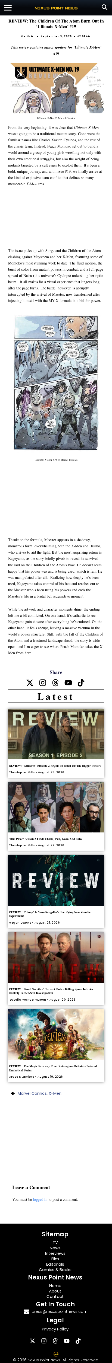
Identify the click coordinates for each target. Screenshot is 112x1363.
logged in (40, 1199)
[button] (104, 7)
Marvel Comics (32, 1093)
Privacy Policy (55, 1329)
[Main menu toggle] (7, 7)
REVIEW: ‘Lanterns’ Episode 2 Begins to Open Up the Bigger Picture (55, 766)
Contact (55, 1296)
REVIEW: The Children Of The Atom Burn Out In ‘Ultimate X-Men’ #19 (56, 23)
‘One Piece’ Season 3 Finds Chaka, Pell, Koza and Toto (45, 839)
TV (55, 1242)
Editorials (55, 1264)
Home (55, 1285)
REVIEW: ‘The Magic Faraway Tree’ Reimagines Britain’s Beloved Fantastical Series (53, 1068)
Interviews (55, 1253)
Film (55, 1259)
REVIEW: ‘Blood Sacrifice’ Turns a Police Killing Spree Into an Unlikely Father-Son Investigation (51, 991)
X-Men (55, 1093)
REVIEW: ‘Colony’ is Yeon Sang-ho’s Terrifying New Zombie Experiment (50, 914)
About (55, 1291)
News (55, 1248)
